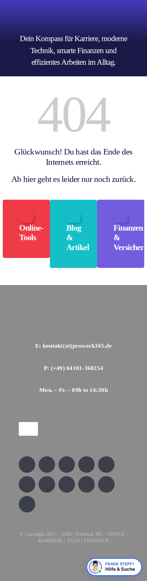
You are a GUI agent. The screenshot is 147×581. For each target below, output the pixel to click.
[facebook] (27, 464)
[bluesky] (66, 464)
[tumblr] (86, 484)
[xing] (86, 464)
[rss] (47, 484)
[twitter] (47, 464)
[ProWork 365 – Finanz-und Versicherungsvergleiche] (120, 216)
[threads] (27, 484)
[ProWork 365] (61, 6)
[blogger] (106, 484)
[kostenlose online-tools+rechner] (26, 216)
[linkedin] (106, 464)
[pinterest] (66, 484)
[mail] (27, 504)
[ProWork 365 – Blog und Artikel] (73, 216)
